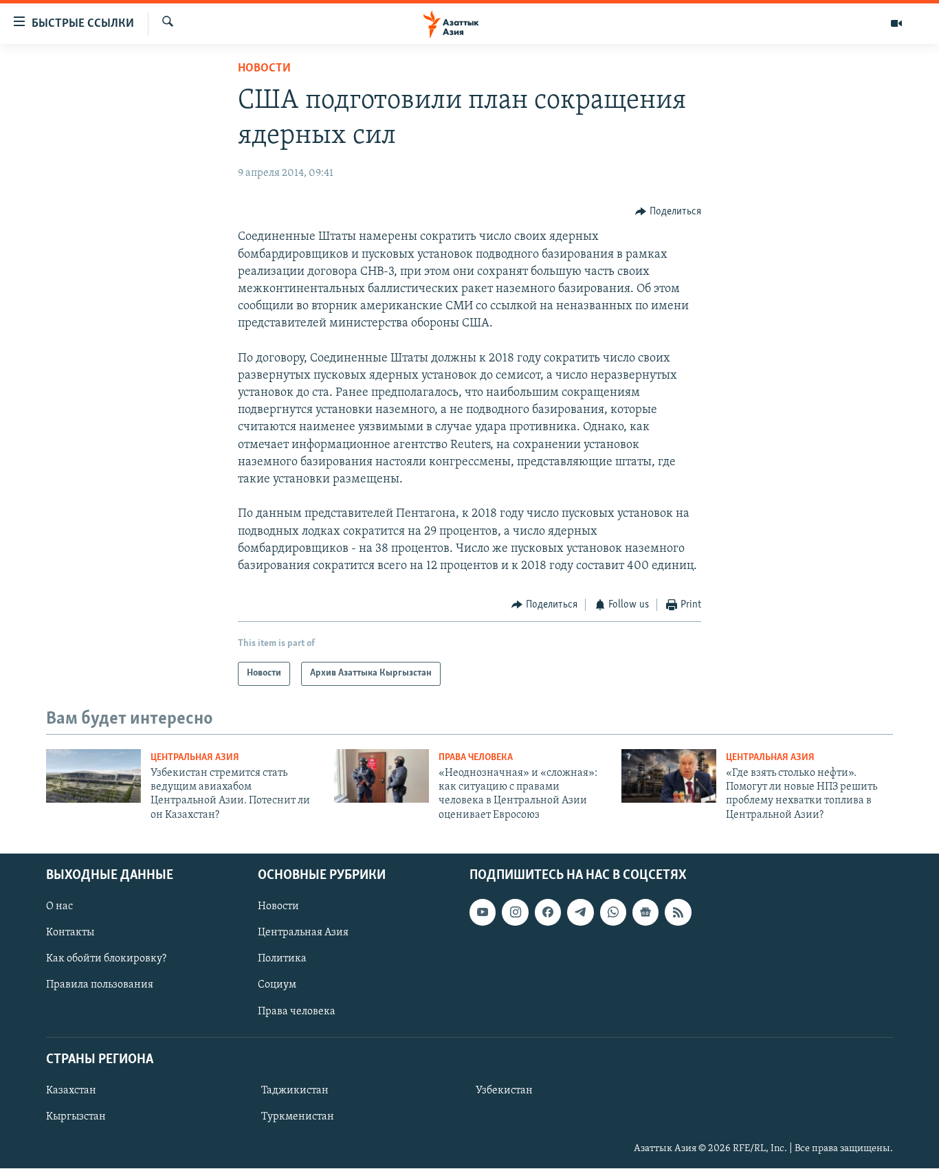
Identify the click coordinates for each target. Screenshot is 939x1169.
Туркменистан (297, 1116)
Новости (264, 69)
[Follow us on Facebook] (548, 913)
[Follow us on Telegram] (580, 913)
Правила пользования (99, 985)
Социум (277, 985)
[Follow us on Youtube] (483, 913)
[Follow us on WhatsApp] (613, 913)
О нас (59, 907)
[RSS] (678, 913)
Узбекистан (504, 1090)
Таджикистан (295, 1090)
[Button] (668, 212)
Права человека (476, 758)
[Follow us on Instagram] (515, 913)
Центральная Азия (195, 758)
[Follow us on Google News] (645, 913)
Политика (282, 959)
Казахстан (71, 1090)
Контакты (70, 933)
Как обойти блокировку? (106, 959)
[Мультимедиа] (896, 23)
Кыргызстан (76, 1116)
